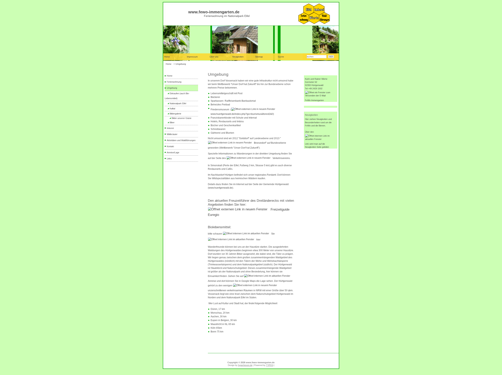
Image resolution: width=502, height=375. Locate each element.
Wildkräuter (172, 134)
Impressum (192, 57)
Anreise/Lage (173, 152)
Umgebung (181, 64)
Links (169, 158)
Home (168, 64)
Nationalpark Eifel (178, 103)
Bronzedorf (260, 142)
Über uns (214, 57)
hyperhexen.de (245, 365)
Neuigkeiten (238, 57)
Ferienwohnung (174, 82)
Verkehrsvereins (281, 158)
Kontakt (170, 146)
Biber (172, 122)
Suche (281, 57)
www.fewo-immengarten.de (213, 12)
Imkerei (170, 128)
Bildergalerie (175, 113)
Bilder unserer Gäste (181, 118)
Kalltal (172, 108)
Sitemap (259, 57)
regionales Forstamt (265, 174)
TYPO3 (269, 365)
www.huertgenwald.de (220, 187)
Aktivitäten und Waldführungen (181, 140)
